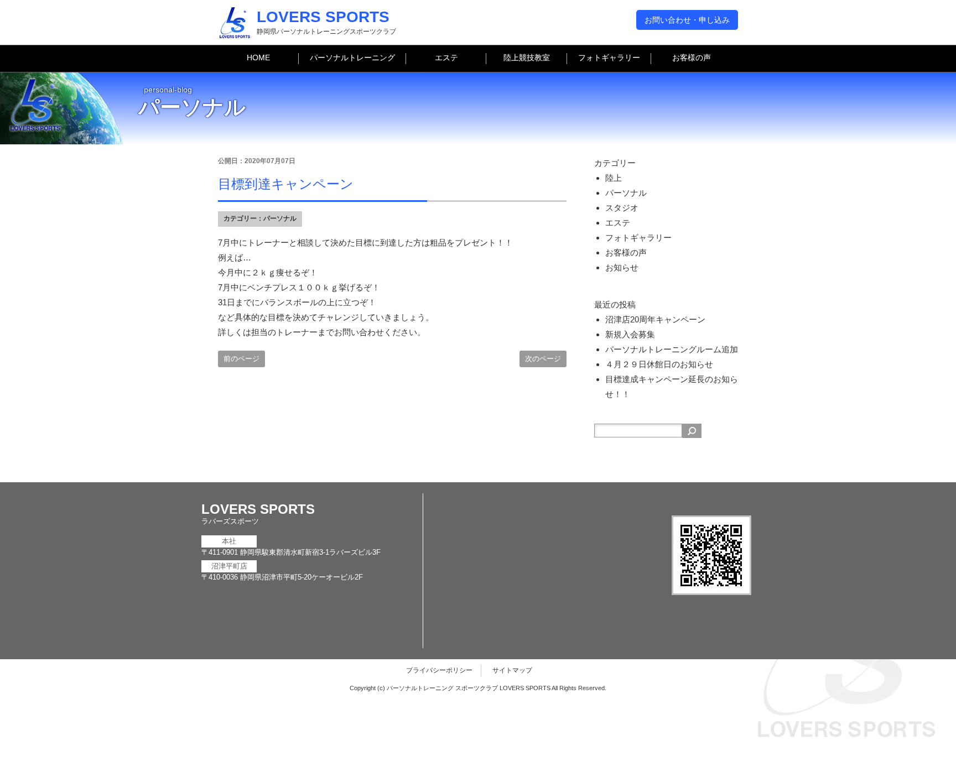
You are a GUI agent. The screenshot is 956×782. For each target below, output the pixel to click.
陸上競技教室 (526, 57)
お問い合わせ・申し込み (687, 19)
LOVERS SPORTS (323, 16)
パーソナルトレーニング (352, 57)
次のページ (543, 358)
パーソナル (280, 218)
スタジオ (621, 207)
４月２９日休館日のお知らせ (659, 364)
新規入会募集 (630, 334)
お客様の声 (691, 57)
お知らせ (621, 267)
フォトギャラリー (609, 57)
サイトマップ (512, 670)
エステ (446, 57)
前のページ (241, 358)
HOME (258, 57)
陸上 (613, 178)
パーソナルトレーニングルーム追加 (671, 349)
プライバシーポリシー (439, 670)
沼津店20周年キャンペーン (655, 319)
